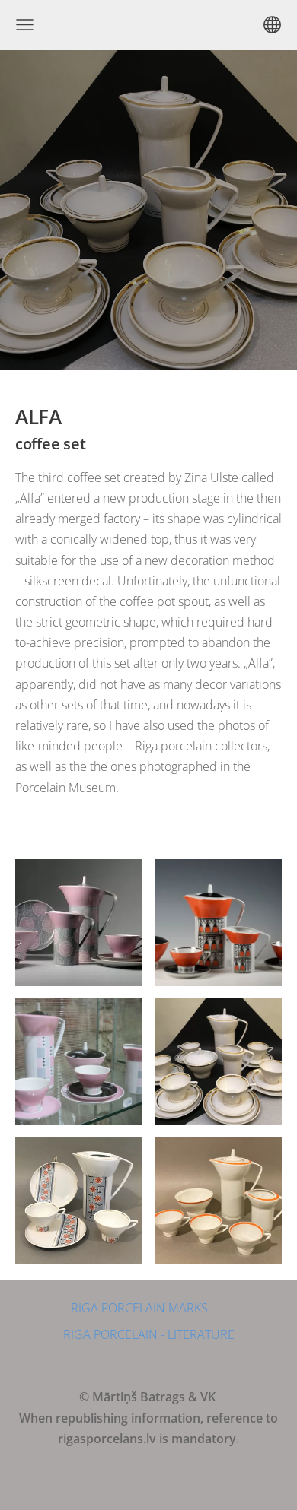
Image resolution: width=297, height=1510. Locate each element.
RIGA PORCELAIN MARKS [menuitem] (139, 1307)
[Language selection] (272, 25)
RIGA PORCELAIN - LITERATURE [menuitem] (149, 1334)
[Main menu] (25, 25)
